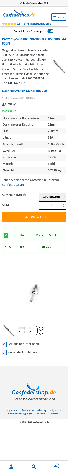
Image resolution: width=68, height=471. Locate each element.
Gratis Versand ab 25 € (35, 3)
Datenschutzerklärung (34, 410)
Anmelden (54, 413)
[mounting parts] (4, 352)
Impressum (12, 410)
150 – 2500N (56, 144)
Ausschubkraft (12, 195)
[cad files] (4, 344)
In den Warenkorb (34, 217)
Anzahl (6, 204)
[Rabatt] (6, 235)
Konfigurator (11, 185)
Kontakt (41, 413)
